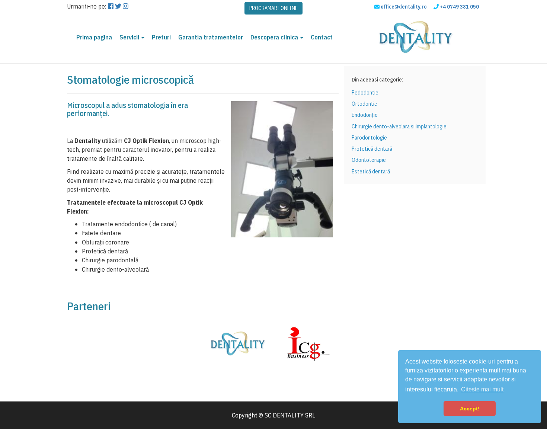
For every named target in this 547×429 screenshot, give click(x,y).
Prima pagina (94, 37)
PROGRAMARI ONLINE (273, 8)
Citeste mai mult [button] (482, 389)
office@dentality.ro (404, 6)
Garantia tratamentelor (210, 37)
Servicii (130, 37)
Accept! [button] (470, 409)
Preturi (161, 37)
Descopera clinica (275, 37)
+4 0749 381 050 (459, 6)
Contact (322, 37)
